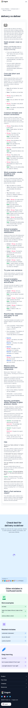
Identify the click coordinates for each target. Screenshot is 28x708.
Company (3, 683)
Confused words (14, 8)
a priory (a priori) (6, 641)
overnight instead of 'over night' (10, 666)
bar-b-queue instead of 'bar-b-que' (11, 662)
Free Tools (4, 680)
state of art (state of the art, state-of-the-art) (12, 611)
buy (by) (4, 658)
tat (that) (4, 606)
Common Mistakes (5, 8)
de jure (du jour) (6, 637)
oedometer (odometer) (8, 633)
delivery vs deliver (7, 10)
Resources (4, 687)
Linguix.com (15, 700)
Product (3, 676)
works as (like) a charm (8, 616)
